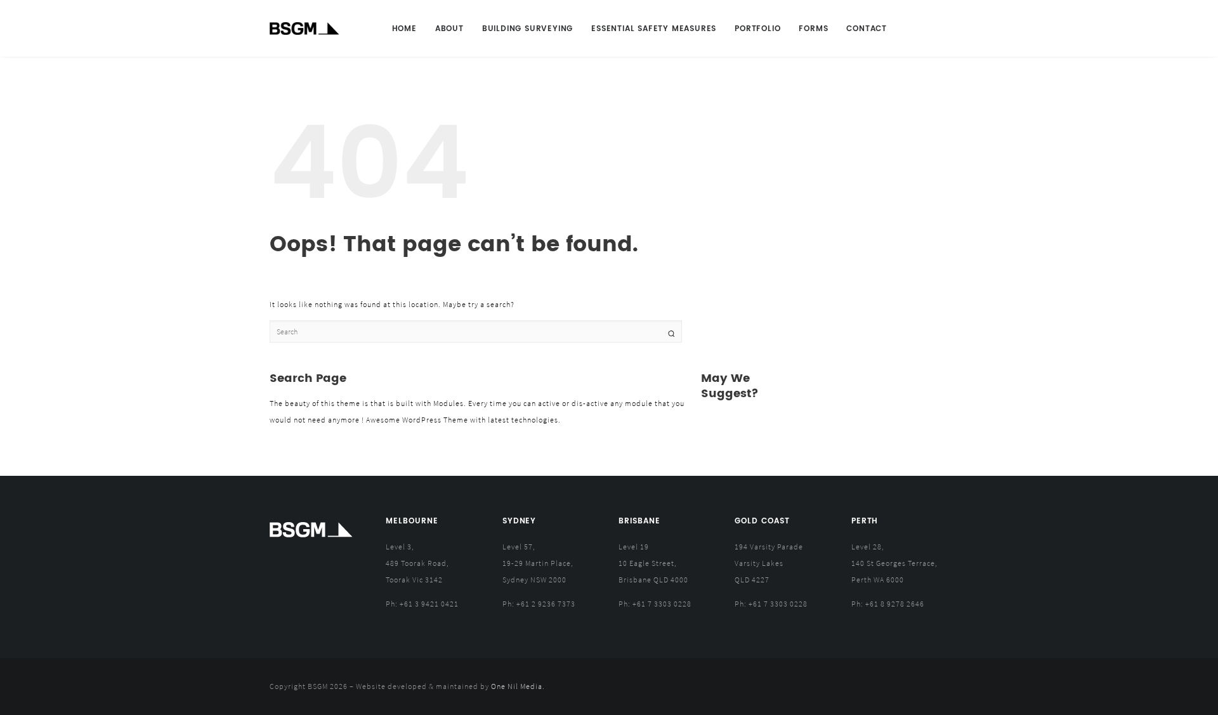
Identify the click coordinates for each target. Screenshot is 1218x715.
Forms (813, 29)
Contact (866, 29)
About (449, 29)
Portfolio (757, 29)
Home (404, 29)
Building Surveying (527, 29)
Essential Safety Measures (653, 29)
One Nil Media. (518, 686)
